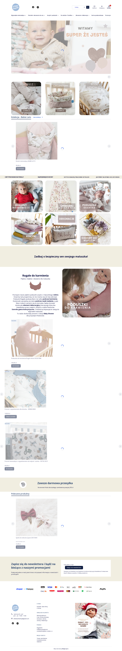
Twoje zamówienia (42, 638)
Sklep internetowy (60, 648)
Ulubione (39, 641)
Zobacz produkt (10, 416)
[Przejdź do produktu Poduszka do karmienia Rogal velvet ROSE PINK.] (32, 338)
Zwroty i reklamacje (42, 620)
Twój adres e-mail (68, 565)
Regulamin (39, 628)
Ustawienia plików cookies (44, 631)
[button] (87, 7)
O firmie (39, 608)
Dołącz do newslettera (74, 568)
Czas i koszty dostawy (43, 617)
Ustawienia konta (41, 640)
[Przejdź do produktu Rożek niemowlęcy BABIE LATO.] (36, 141)
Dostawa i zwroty (41, 619)
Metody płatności (41, 615)
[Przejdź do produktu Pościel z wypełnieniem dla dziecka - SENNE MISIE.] (25, 389)
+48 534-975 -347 (18, 614)
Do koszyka (20, 168)
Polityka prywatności (42, 629)
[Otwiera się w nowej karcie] (33, 7)
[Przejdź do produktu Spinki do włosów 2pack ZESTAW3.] (36, 517)
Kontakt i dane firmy (42, 606)
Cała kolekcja (37, 117)
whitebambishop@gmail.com (21, 618)
